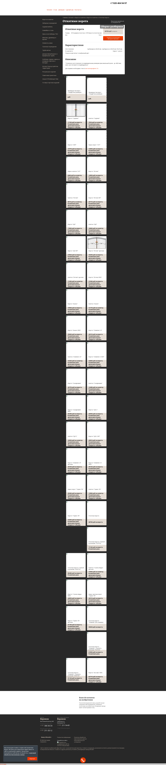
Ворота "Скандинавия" (74, 383)
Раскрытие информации (64, 737)
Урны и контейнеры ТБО (50, 34)
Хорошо (32, 759)
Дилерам (61, 10)
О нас (55, 10)
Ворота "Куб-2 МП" (94, 436)
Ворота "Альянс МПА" (74, 330)
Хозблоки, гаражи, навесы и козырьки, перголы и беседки (51, 61)
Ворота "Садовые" (73, 118)
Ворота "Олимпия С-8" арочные (74, 463)
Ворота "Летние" (94, 171)
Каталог (49, 10)
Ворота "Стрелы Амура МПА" (74, 595)
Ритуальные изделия (49, 72)
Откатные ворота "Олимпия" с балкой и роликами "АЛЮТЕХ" (74, 674)
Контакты (78, 10)
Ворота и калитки (47, 19)
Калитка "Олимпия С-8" (74, 357)
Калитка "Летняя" (73, 198)
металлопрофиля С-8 (92, 68)
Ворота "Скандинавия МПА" (74, 410)
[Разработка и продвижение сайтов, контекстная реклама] (64, 744)
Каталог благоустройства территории (50, 67)
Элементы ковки (47, 43)
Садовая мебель (47, 27)
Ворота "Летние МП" (95, 198)
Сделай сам (69, 10)
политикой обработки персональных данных (20, 753)
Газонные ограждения (49, 46)
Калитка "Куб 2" (72, 436)
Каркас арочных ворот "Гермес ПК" (95, 595)
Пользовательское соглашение (79, 741)
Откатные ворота (94, 516)
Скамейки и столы (47, 30)
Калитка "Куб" (93, 224)
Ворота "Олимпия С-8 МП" (96, 357)
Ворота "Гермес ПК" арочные (74, 621)
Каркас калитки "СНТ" (74, 171)
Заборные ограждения (49, 23)
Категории (3, 764)
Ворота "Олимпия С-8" (95, 330)
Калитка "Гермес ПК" (95, 489)
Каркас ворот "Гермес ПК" (75, 489)
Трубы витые (46, 50)
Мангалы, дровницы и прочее (49, 38)
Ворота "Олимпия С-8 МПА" (95, 463)
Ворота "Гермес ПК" (74, 516)
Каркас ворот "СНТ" (94, 145)
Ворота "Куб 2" (93, 410)
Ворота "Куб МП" (73, 251)
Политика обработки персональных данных (80, 738)
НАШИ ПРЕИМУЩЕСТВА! (50, 79)
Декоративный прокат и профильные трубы (49, 54)
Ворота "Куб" (72, 224)
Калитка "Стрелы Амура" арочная (96, 568)
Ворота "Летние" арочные (96, 251)
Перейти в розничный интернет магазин (113, 38)
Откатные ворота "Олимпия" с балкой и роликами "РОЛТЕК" (95, 648)
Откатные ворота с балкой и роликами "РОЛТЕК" (97, 542)
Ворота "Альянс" (73, 304)
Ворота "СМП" (72, 145)
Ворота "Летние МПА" (95, 277)
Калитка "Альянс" (94, 304)
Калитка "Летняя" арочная (75, 277)
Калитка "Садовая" (94, 118)
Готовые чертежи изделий (50, 82)
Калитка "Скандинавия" (95, 383)
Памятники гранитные (49, 75)
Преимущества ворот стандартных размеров (74, 91)
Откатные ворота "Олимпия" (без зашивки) (96, 621)
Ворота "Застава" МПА (95, 672)
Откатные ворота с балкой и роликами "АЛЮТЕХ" (76, 568)
